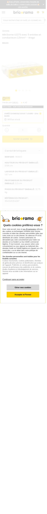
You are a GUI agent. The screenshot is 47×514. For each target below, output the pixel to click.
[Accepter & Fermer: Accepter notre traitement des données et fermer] (23, 294)
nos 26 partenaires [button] (29, 229)
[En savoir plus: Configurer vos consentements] (23, 287)
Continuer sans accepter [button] (13, 278)
